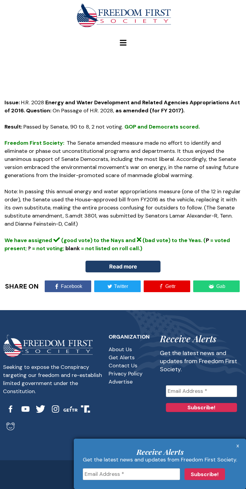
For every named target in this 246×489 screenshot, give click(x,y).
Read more (123, 266)
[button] (123, 43)
